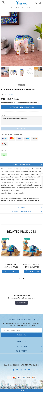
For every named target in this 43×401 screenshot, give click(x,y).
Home (12, 7)
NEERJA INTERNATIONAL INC (21, 3)
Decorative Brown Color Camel (32, 264)
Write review (21, 302)
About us (21, 341)
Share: (4, 150)
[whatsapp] (4, 154)
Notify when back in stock (21, 107)
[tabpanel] (32, 257)
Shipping (15, 102)
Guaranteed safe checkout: (15, 134)
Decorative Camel (11, 264)
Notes (3, 115)
